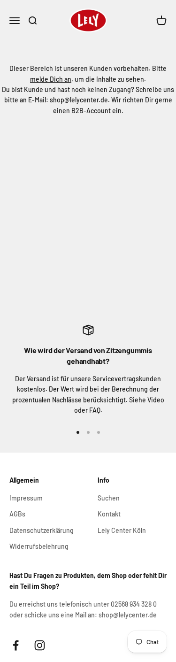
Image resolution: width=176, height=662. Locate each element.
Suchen (109, 498)
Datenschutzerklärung (41, 530)
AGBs (17, 514)
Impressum (26, 498)
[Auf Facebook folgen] (15, 645)
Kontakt (109, 514)
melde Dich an (50, 79)
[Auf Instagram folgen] (39, 645)
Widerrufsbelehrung (39, 546)
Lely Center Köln (122, 530)
